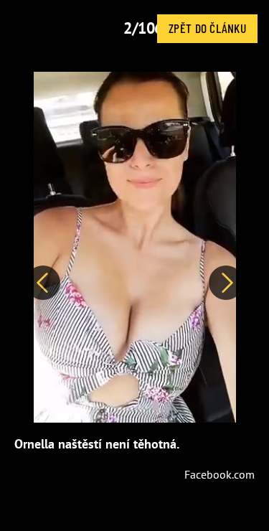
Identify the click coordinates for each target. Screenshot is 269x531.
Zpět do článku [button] (207, 28)
